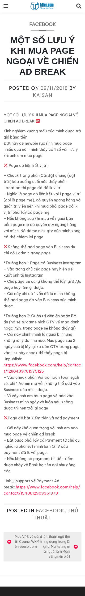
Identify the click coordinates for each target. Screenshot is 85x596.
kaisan (42, 95)
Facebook (42, 24)
